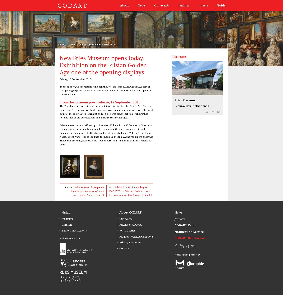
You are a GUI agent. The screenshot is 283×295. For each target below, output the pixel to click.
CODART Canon (186, 225)
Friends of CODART (131, 224)
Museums (67, 218)
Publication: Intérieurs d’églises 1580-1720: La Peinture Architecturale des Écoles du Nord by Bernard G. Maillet (130, 191)
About (124, 5)
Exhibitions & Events (75, 230)
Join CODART (127, 230)
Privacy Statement (130, 242)
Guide (221, 5)
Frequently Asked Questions (136, 236)
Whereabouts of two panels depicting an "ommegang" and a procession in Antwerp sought (87, 191)
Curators (67, 224)
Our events (162, 5)
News (141, 5)
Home (60, 44)
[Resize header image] (278, 62)
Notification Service (189, 232)
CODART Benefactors (190, 238)
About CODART (130, 212)
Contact (124, 248)
